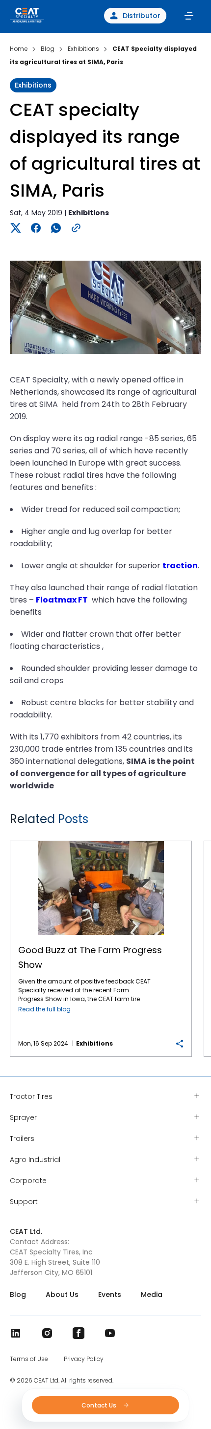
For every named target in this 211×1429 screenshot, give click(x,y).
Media (151, 1294)
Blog (18, 1294)
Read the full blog (44, 1009)
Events (109, 1294)
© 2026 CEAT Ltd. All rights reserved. (61, 1381)
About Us (62, 1294)
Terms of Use (29, 1359)
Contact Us (99, 1405)
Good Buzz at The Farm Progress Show (100, 841)
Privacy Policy (84, 1359)
